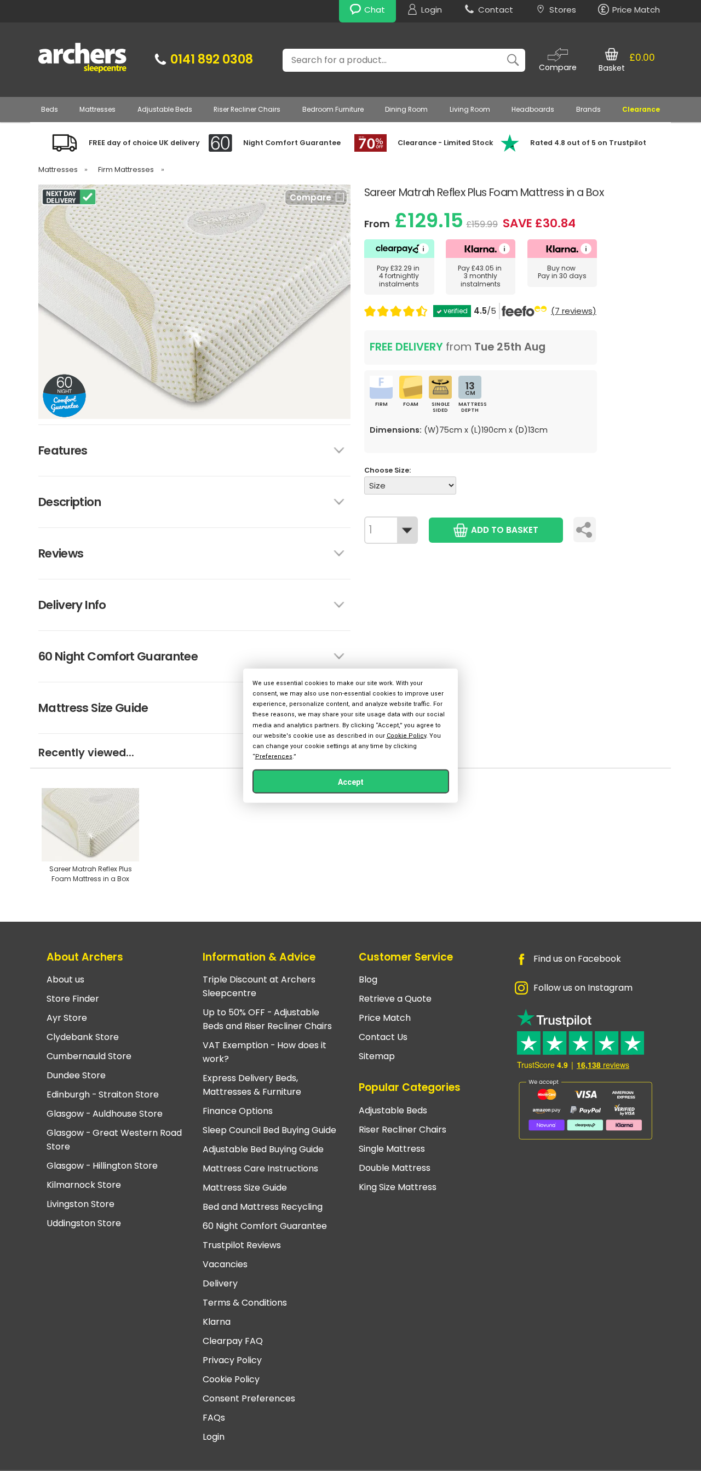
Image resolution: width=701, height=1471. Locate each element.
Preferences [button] (273, 756)
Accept (351, 782)
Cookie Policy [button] (406, 735)
